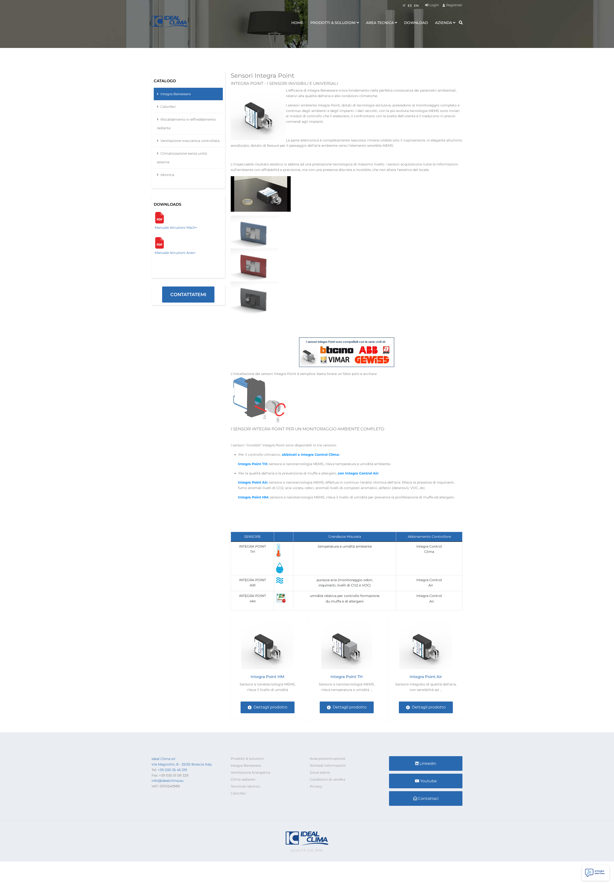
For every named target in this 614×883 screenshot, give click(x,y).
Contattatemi (188, 294)
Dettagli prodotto (270, 707)
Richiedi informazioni (328, 765)
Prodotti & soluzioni (333, 22)
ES (410, 5)
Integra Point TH (347, 676)
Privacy (316, 786)
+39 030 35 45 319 (172, 770)
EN (416, 5)
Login (433, 5)
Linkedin (427, 763)
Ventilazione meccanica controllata (189, 141)
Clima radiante (243, 779)
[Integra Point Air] (426, 645)
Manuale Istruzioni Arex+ (175, 253)
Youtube (428, 781)
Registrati (453, 5)
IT (404, 5)
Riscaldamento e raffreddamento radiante (186, 123)
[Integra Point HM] (267, 645)
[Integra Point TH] (346, 645)
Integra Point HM (267, 676)
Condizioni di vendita (327, 779)
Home (297, 22)
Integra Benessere (175, 94)
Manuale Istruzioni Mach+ (176, 227)
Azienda (443, 22)
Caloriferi (168, 107)
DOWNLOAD (416, 22)
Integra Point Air (426, 676)
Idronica (167, 175)
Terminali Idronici (245, 786)
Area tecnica (380, 22)
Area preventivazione (327, 758)
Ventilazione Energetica (250, 772)
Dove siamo (320, 772)
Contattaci (428, 798)
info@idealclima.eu (167, 780)
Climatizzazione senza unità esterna (182, 157)
